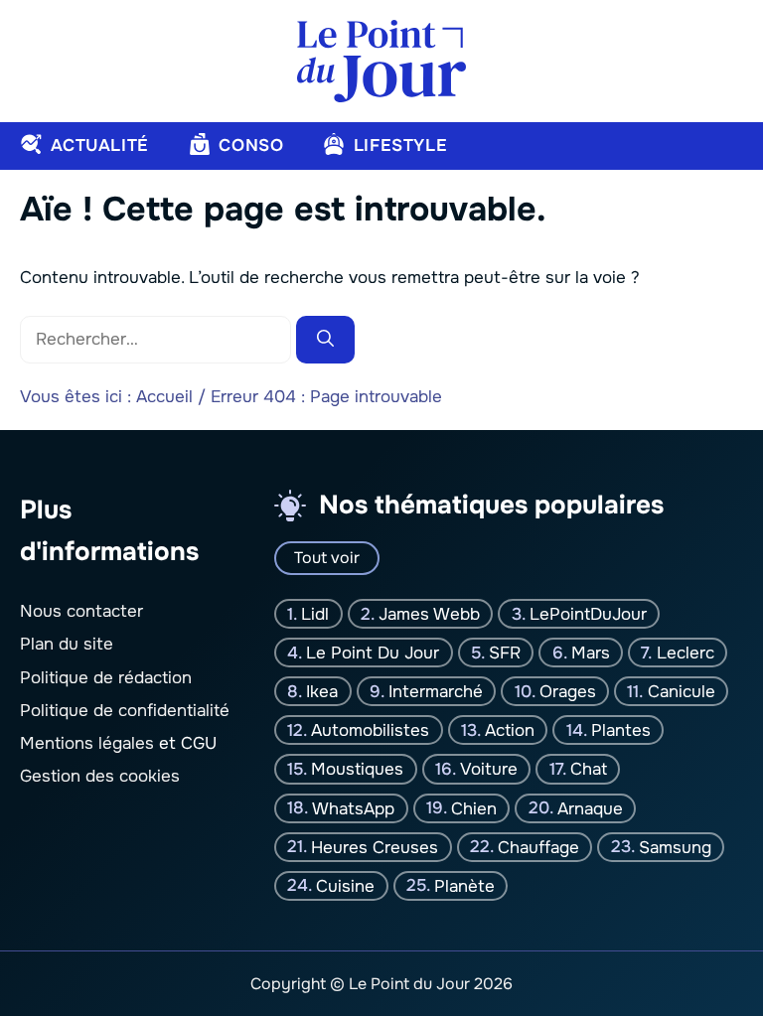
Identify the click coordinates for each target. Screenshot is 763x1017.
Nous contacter (81, 611)
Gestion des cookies (100, 776)
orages (567, 691)
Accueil (164, 396)
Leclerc (685, 653)
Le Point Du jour (372, 653)
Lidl (315, 614)
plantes (621, 730)
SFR (505, 653)
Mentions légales (87, 743)
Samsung (675, 846)
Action (509, 730)
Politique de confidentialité (124, 710)
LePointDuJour (588, 614)
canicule (681, 691)
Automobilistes (370, 730)
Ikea (322, 691)
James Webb (429, 614)
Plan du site (66, 644)
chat (588, 769)
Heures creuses (374, 846)
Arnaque (590, 808)
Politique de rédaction (106, 677)
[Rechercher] (325, 339)
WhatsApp (353, 808)
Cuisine (345, 885)
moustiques (357, 769)
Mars (590, 653)
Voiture (489, 769)
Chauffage (538, 846)
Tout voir (327, 557)
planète (464, 885)
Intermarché (435, 691)
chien (474, 808)
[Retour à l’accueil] (381, 60)
